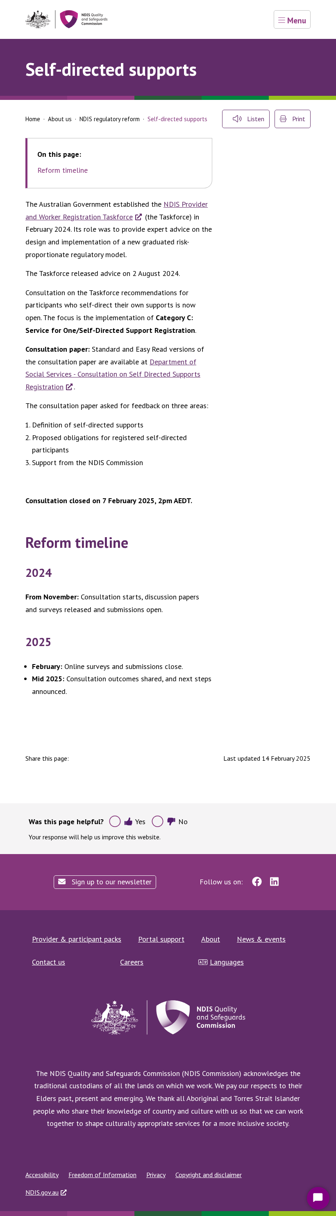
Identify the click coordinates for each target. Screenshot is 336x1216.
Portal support (161, 939)
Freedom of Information (102, 1175)
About (210, 939)
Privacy (156, 1175)
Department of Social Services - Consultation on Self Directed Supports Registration (112, 374)
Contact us (48, 962)
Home (32, 119)
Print (298, 119)
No (183, 821)
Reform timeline (62, 170)
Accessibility (42, 1175)
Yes (140, 821)
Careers (131, 962)
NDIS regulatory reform (109, 119)
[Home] (66, 19)
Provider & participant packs (76, 939)
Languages (227, 962)
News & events (261, 939)
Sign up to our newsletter (111, 881)
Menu (295, 20)
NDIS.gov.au (42, 1192)
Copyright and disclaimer (208, 1175)
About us (60, 119)
